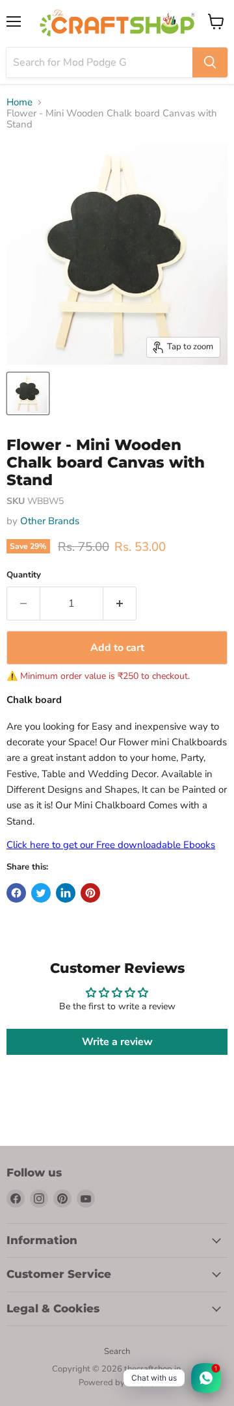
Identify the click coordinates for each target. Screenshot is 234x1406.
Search (117, 1351)
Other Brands (49, 520)
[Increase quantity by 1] (119, 603)
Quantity (23, 575)
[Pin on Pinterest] (90, 893)
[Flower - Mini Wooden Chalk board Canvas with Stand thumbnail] (28, 393)
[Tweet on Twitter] (41, 893)
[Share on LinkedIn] (65, 893)
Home (19, 102)
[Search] (210, 62)
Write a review (117, 1042)
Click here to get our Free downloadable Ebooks (110, 844)
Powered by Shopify (117, 1382)
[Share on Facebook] (16, 893)
